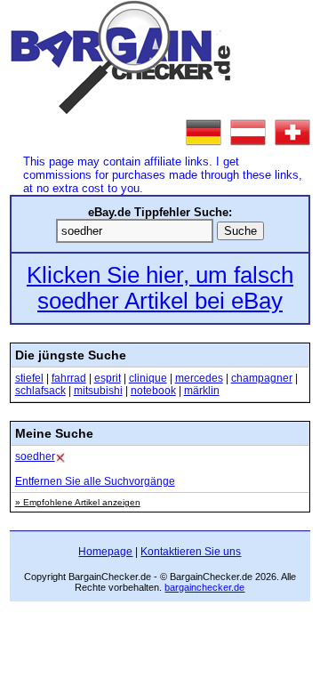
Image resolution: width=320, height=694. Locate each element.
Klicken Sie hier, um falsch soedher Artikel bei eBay (160, 287)
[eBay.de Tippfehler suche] (203, 132)
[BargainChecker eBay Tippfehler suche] (121, 109)
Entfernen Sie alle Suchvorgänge (95, 481)
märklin (202, 390)
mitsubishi (98, 390)
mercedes (199, 378)
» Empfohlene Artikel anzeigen (77, 502)
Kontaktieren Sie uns (190, 551)
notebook (153, 390)
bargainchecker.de (204, 587)
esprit (107, 378)
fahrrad (69, 378)
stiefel (29, 378)
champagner (261, 378)
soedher (35, 456)
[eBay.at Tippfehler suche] (248, 132)
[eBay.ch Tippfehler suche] (292, 132)
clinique (148, 378)
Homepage (105, 551)
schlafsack (40, 390)
